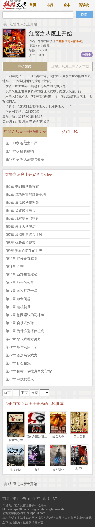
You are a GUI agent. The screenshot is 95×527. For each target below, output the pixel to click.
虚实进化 (58, 469)
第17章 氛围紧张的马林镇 (25, 315)
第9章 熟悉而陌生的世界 (24, 251)
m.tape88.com (36, 513)
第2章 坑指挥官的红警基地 (26, 194)
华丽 (39, 121)
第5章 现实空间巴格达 (22, 218)
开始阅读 (24, 66)
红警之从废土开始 (23, 24)
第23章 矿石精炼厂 (20, 363)
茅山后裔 (79, 436)
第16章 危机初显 (18, 307)
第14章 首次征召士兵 (21, 291)
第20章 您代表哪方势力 (23, 339)
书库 (26, 498)
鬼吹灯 (79, 468)
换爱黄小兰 (16, 440)
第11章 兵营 (15, 267)
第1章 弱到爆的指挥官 (22, 186)
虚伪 (46, 121)
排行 (50, 5)
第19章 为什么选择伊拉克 (25, 331)
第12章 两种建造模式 (21, 275)
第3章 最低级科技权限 (22, 202)
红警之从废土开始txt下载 (70, 66)
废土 (25, 121)
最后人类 (58, 436)
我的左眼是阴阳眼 (38, 436)
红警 (18, 121)
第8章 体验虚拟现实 (21, 243)
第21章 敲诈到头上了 (21, 347)
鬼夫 (37, 469)
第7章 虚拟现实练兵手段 (24, 234)
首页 (32, 5)
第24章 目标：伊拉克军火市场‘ (29, 371)
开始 (32, 121)
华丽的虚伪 (45, 41)
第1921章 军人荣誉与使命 (25, 159)
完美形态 (16, 469)
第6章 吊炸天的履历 (21, 226)
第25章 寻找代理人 (20, 379)
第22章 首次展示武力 (21, 355)
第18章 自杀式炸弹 (20, 323)
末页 (34, 393)
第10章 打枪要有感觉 (21, 259)
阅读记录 (50, 498)
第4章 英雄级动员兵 (21, 210)
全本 (67, 5)
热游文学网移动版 (14, 513)
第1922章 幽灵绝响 (20, 151)
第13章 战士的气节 (20, 283)
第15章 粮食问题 (18, 299)
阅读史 (84, 5)
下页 (24, 393)
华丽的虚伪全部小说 (69, 41)
